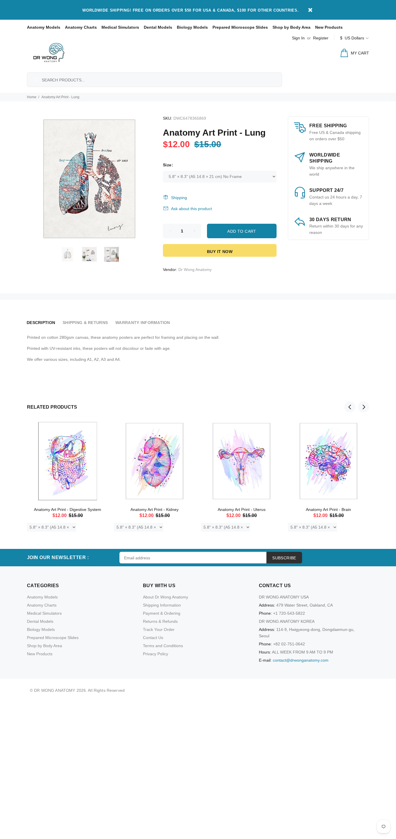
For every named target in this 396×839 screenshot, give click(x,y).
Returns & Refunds (160, 621)
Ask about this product (191, 208)
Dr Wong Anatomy (195, 269)
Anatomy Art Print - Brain (328, 509)
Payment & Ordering (161, 613)
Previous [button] (349, 406)
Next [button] (363, 406)
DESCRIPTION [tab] (41, 322)
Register (320, 38)
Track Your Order (159, 629)
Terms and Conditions (163, 645)
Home (32, 97)
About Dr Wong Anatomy (165, 597)
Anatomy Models (43, 27)
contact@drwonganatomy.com (300, 660)
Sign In (298, 38)
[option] (71, 254)
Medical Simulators (120, 27)
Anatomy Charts (81, 27)
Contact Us (153, 637)
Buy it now (219, 251)
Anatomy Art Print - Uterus (242, 509)
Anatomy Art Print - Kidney (154, 509)
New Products (329, 27)
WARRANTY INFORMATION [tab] (142, 322)
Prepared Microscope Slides (240, 27)
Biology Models (192, 27)
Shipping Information (162, 605)
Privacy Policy (155, 653)
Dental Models (158, 27)
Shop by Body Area (291, 27)
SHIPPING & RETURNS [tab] (85, 322)
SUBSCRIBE (284, 558)
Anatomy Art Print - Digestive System (67, 509)
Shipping (179, 197)
